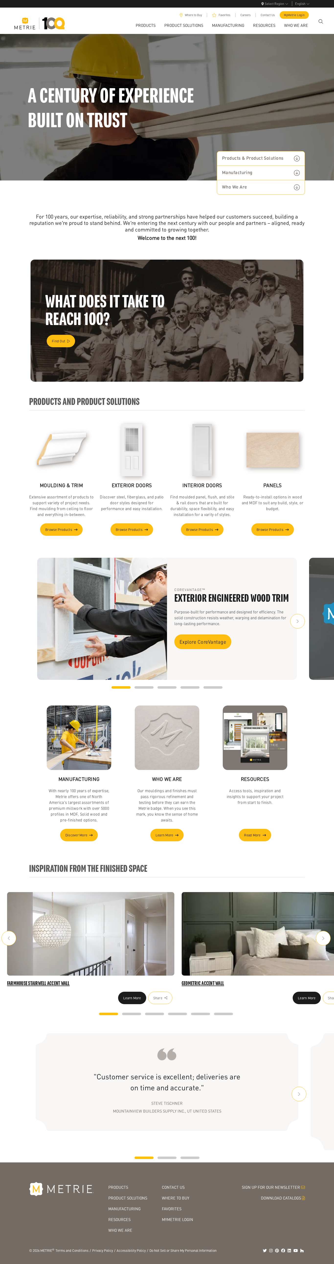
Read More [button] (252, 835)
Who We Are (234, 187)
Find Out (58, 341)
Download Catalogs (281, 1198)
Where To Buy (175, 1198)
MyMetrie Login (294, 15)
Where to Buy (193, 15)
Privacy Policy (102, 1250)
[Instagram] (271, 1250)
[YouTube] (295, 1250)
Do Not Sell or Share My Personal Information (183, 1250)
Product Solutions (127, 1198)
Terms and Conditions (72, 1250)
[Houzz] (302, 1250)
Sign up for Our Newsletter (271, 1187)
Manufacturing (237, 173)
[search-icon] (321, 21)
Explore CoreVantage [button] (202, 642)
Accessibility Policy (131, 1250)
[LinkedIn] (289, 1250)
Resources (119, 1219)
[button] (297, 621)
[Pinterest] (277, 1250)
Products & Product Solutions (253, 158)
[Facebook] (283, 1250)
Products (118, 1187)
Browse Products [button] (58, 529)
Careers (245, 15)
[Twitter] (265, 1250)
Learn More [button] (164, 835)
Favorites (224, 15)
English (300, 3)
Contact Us (268, 15)
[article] (90, 934)
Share (157, 998)
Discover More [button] (76, 835)
